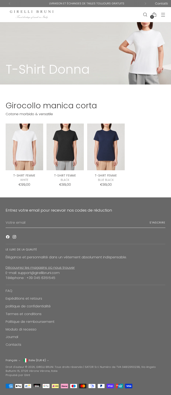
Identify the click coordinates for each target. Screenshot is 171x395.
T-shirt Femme (24, 176)
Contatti (161, 3)
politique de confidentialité (28, 306)
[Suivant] (145, 3)
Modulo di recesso (21, 329)
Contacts (13, 344)
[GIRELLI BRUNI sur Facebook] (8, 238)
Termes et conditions (23, 314)
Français (11, 360)
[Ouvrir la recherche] (145, 14)
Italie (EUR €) (37, 360)
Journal (12, 336)
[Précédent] (9, 3)
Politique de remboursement (30, 321)
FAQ (9, 290)
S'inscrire (157, 223)
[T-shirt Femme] (24, 147)
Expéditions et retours (24, 298)
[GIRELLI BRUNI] (32, 14)
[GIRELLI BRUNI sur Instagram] (14, 238)
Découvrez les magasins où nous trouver (40, 267)
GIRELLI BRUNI (44, 367)
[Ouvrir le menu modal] (163, 14)
